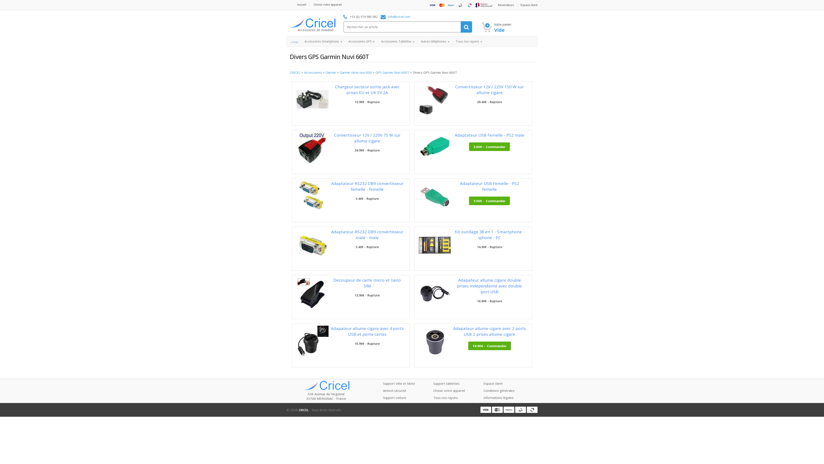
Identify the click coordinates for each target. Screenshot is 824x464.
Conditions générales (499, 390)
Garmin (331, 72)
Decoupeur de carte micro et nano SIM (367, 283)
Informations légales (498, 397)
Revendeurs (506, 5)
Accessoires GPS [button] (360, 41)
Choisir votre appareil (328, 4)
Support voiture (394, 397)
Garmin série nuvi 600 (356, 72)
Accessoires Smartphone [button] (322, 41)
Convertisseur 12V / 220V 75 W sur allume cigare (367, 138)
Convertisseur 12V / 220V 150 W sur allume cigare (489, 89)
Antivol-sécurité (394, 390)
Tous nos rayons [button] (468, 41)
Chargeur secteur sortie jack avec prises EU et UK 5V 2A (367, 89)
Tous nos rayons (445, 397)
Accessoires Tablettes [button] (396, 41)
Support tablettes (446, 383)
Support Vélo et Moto (399, 383)
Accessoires (313, 72)
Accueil (301, 4)
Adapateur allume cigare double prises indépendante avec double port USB (489, 286)
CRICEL (295, 72)
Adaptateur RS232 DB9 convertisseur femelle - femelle (367, 186)
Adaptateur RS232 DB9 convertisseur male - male (367, 234)
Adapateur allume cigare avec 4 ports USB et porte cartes (367, 331)
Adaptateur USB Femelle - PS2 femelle (489, 186)
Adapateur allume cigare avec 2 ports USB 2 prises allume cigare (489, 331)
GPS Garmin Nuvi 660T (392, 72)
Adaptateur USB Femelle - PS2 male (489, 135)
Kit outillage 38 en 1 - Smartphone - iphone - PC (489, 234)
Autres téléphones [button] (434, 41)
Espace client (529, 5)
